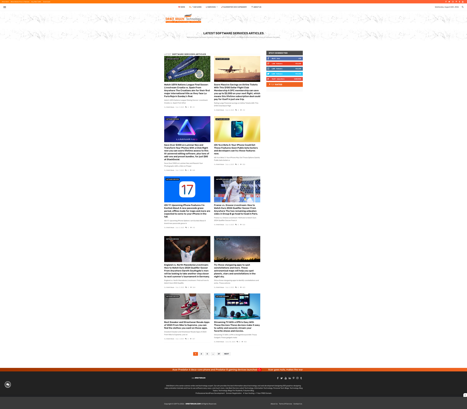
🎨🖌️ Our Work (195, 7)
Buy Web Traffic (36, 2)
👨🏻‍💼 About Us (256, 7)
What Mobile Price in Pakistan (20, 2)
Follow (298, 63)
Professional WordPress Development (210, 393)
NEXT (226, 354)
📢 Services (211, 7)
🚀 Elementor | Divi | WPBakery (234, 7)
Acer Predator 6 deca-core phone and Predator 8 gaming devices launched (173, 369)
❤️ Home (181, 7)
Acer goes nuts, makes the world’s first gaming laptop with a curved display (269, 369)
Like (299, 58)
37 (219, 354)
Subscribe (297, 79)
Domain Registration (234, 393)
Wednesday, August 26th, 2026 (447, 7)
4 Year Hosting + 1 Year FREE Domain (257, 393)
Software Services (172, 59)
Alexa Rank (5, 2)
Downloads (46, 2)
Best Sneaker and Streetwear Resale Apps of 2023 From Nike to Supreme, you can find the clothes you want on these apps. (187, 325)
